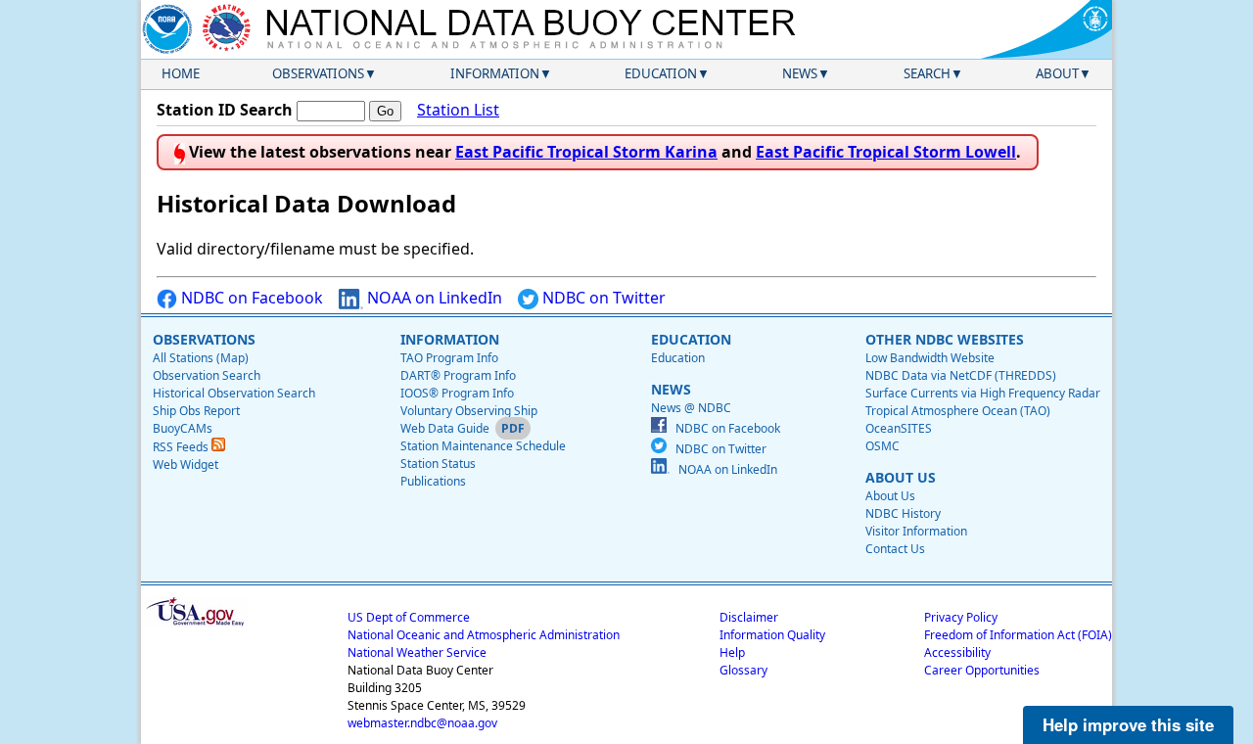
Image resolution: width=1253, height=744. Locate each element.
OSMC (882, 446)
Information (494, 73)
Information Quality (772, 635)
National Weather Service (417, 652)
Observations (318, 73)
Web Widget (185, 464)
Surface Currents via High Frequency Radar (982, 393)
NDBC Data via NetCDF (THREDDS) (960, 375)
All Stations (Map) (201, 357)
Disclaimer (748, 617)
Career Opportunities (982, 670)
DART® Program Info (458, 375)
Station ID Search (225, 109)
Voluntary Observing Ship (468, 410)
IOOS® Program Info (457, 393)
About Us (890, 496)
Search (927, 73)
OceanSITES (898, 428)
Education (661, 73)
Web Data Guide (444, 428)
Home (181, 73)
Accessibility (957, 652)
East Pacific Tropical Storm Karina (586, 152)
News (799, 73)
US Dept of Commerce (409, 617)
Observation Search (206, 375)
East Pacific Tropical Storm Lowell (886, 152)
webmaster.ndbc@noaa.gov (422, 723)
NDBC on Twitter (602, 297)
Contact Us (895, 548)
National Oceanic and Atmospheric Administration (484, 635)
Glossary (743, 670)
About (1057, 73)
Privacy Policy (961, 617)
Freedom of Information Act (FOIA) (1018, 635)
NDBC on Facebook (250, 297)
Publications (433, 481)
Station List (458, 109)
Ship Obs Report (196, 410)
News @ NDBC (691, 407)
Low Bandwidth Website (930, 357)
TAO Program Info (449, 357)
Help (732, 652)
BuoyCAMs (182, 428)
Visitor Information (916, 531)
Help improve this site (1128, 724)
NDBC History (903, 513)
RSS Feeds (182, 447)
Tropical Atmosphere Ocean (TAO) (957, 410)
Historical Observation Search (234, 393)
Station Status (438, 463)
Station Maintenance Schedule (483, 446)
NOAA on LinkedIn (432, 297)
